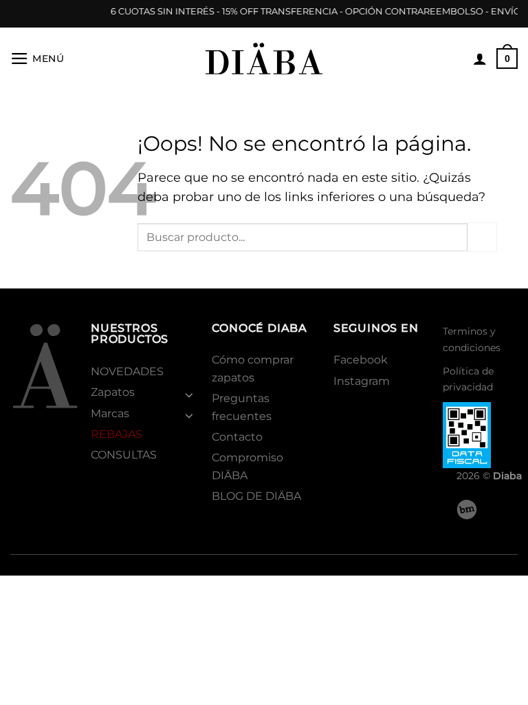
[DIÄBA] (264, 58)
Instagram (361, 381)
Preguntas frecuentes (242, 407)
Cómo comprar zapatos (253, 368)
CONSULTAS (124, 454)
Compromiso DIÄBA (247, 466)
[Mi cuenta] (480, 58)
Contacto (237, 436)
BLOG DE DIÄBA (256, 496)
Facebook (360, 359)
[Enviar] (482, 237)
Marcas (110, 413)
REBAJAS (116, 434)
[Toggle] (189, 394)
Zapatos (113, 392)
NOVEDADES (127, 371)
